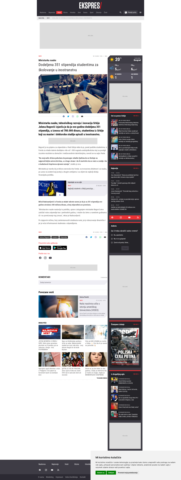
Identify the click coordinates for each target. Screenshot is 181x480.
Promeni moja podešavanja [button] (128, 473)
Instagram (45, 257)
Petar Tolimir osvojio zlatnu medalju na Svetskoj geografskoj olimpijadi (125, 139)
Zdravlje (98, 12)
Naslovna (43, 12)
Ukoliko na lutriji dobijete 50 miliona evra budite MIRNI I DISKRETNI (125, 207)
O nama (41, 477)
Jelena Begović (44, 237)
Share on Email (82, 116)
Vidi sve (135, 116)
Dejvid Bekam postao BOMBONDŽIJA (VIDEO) (125, 381)
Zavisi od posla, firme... (121, 243)
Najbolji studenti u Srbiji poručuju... (73, 188)
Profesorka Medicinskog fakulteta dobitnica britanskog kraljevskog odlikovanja (125, 122)
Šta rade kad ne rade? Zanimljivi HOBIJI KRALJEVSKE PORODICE (125, 414)
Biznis (65, 12)
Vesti (59, 12)
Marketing (50, 477)
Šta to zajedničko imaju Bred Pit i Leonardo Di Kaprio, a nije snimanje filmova (125, 397)
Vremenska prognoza (125, 59)
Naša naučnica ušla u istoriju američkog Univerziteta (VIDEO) (73, 306)
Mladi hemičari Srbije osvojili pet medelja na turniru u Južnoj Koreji (125, 131)
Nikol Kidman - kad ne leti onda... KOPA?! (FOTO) (125, 389)
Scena (85, 12)
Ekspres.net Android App (60, 248)
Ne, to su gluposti (120, 239)
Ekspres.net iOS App (45, 248)
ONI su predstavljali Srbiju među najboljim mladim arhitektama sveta (125, 147)
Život (105, 12)
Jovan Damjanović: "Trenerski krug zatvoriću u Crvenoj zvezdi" (125, 191)
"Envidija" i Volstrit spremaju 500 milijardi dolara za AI (125, 183)
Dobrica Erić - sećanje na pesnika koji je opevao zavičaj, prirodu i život (125, 199)
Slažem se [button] (100, 473)
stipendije (63, 237)
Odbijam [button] (111, 473)
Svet (79, 12)
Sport (91, 12)
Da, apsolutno (118, 235)
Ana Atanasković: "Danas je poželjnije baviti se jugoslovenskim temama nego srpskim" (125, 175)
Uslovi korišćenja (71, 477)
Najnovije (52, 12)
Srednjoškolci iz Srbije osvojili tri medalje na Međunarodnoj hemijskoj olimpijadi (125, 156)
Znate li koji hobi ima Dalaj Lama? (125, 406)
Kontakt (83, 477)
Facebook (40, 257)
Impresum (59, 477)
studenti (55, 237)
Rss (138, 217)
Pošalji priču (132, 12)
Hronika (72, 12)
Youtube (50, 257)
